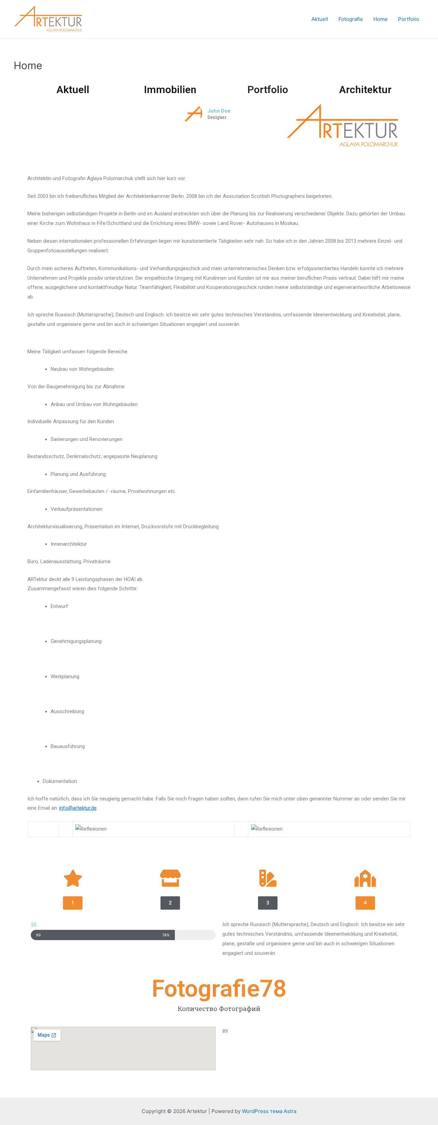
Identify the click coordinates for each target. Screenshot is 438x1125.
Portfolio (408, 19)
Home (380, 19)
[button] (72, 903)
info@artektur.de (77, 808)
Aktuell (319, 19)
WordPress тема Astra (269, 1111)
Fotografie (350, 19)
